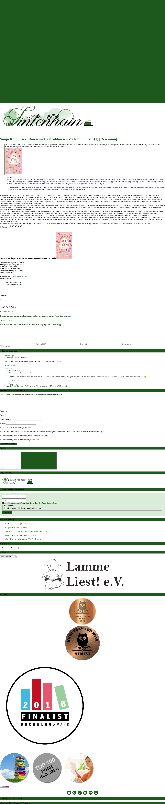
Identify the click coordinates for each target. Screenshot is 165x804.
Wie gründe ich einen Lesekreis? (16, 528)
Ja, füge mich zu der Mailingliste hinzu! (16, 428)
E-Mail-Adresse (6, 419)
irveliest (7, 356)
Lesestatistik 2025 (15, 69)
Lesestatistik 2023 (15, 73)
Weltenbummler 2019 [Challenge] (21, 42)
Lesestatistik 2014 (15, 91)
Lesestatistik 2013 (15, 93)
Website (3, 423)
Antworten (8, 369)
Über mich (8, 97)
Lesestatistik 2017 (15, 85)
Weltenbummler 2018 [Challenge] (21, 44)
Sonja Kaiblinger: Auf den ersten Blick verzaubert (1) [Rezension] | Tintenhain (40, 386)
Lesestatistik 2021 (15, 77)
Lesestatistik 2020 (15, 79)
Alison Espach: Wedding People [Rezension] (20, 535)
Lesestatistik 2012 (15, 95)
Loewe (8, 265)
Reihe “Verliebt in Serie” (19, 277)
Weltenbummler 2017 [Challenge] (21, 46)
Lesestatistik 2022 (15, 75)
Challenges (8, 40)
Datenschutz (8, 102)
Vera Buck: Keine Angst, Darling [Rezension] (20, 524)
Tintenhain (84, 344)
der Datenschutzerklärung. (48, 503)
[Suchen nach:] (10, 468)
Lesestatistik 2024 (15, 71)
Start (6, 21)
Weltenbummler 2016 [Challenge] (21, 48)
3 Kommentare (5, 346)
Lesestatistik (8, 65)
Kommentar (5, 411)
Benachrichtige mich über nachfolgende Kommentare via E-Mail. (26, 436)
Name (3, 415)
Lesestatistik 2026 (15, 67)
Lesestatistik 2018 (15, 83)
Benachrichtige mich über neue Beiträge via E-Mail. (21, 440)
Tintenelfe (13, 371)
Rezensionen (9, 23)
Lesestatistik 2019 (15, 81)
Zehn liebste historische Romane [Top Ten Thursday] (23, 539)
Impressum (8, 100)
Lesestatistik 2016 (15, 87)
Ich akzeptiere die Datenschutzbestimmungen (23, 508)
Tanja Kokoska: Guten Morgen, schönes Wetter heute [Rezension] (27, 531)
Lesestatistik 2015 (15, 89)
